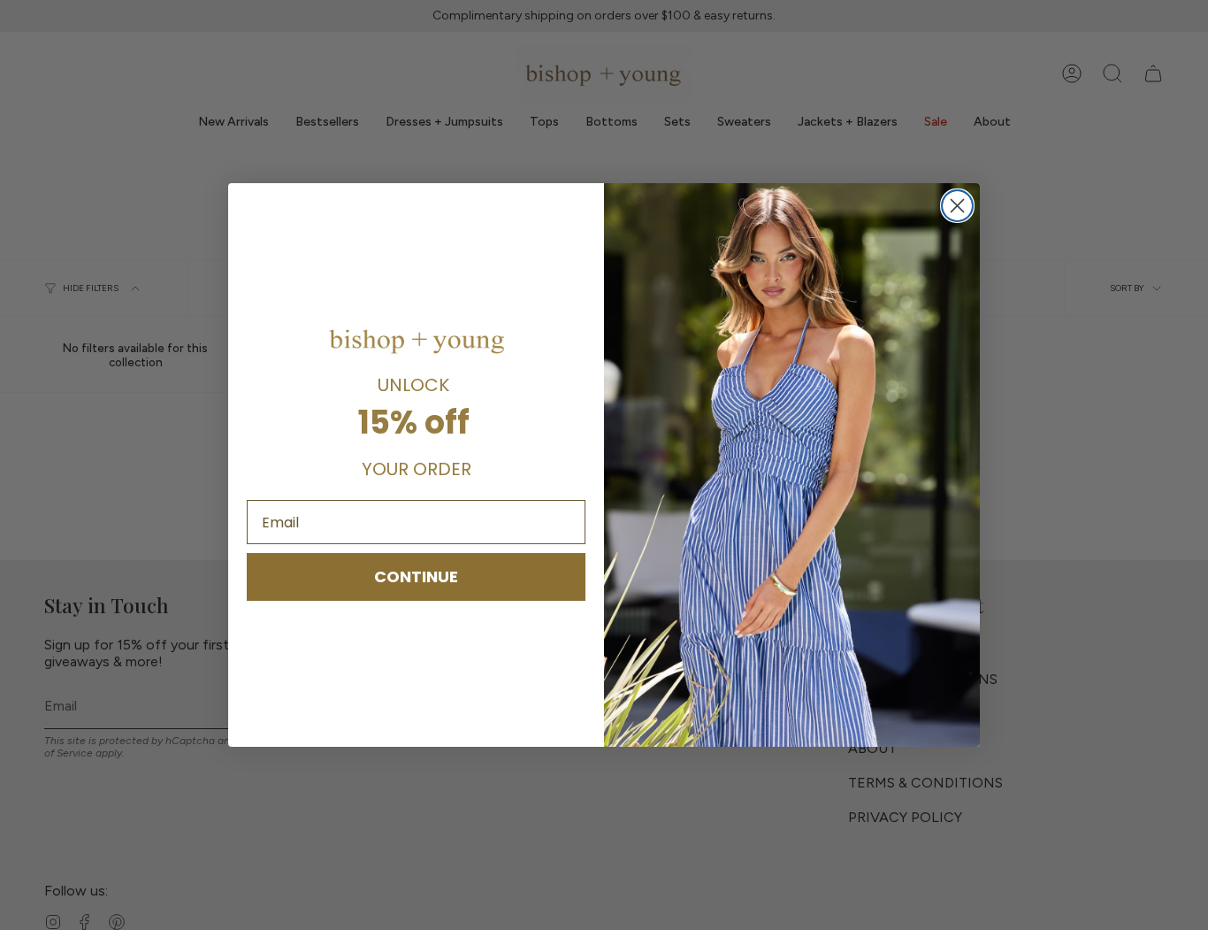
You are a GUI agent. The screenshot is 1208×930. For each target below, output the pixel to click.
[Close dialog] (957, 205)
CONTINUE (416, 576)
